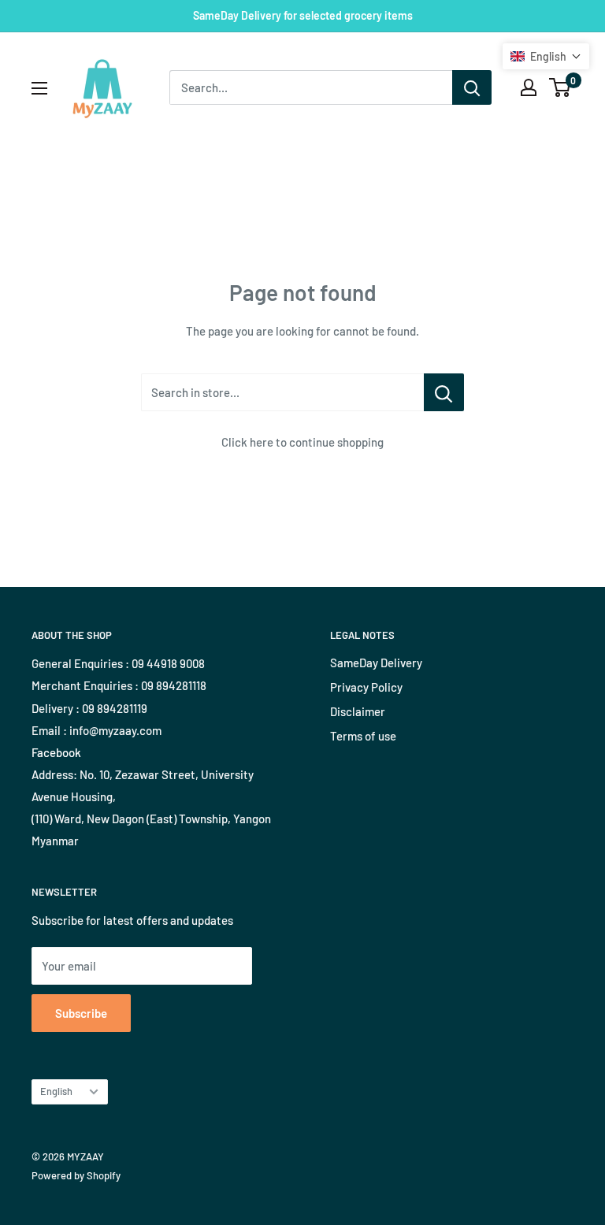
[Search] (472, 87)
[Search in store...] (444, 392)
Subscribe (81, 1013)
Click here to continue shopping (302, 442)
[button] (546, 56)
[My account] (528, 87)
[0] (560, 87)
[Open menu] (39, 88)
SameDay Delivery (376, 662)
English (56, 1091)
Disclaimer (357, 711)
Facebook (56, 752)
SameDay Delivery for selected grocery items (303, 15)
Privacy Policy (366, 687)
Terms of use (363, 736)
